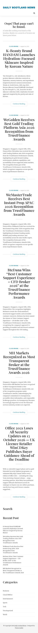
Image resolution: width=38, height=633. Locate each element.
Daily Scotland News (20, 625)
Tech (4, 606)
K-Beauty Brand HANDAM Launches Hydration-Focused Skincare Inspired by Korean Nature (19, 58)
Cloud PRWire (13, 46)
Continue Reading (19, 104)
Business (6, 591)
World (5, 614)
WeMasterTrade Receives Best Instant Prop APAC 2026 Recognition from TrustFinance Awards (19, 204)
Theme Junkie (19, 628)
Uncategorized (8, 610)
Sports (5, 602)
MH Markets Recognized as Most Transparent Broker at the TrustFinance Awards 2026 (19, 362)
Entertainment (8, 599)
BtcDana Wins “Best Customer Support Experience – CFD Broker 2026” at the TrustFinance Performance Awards (19, 283)
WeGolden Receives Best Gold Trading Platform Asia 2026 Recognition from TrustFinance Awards (19, 129)
